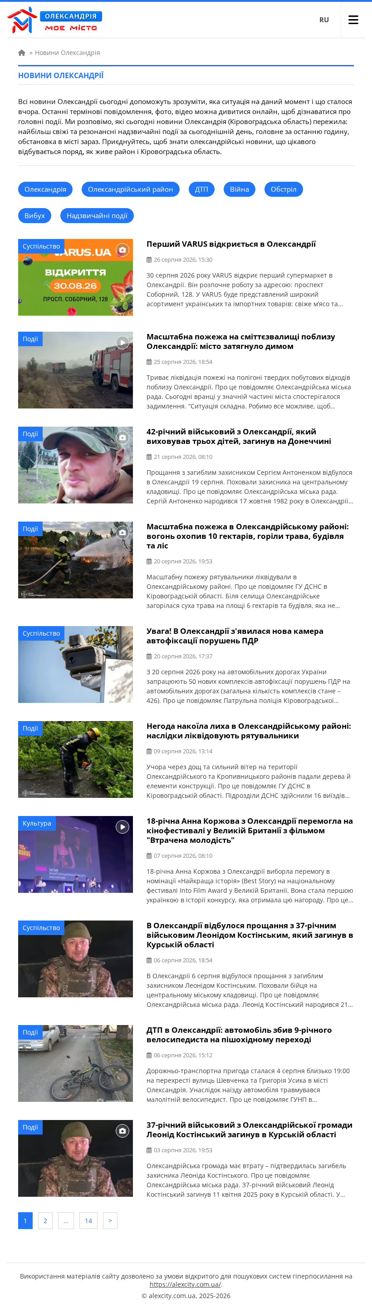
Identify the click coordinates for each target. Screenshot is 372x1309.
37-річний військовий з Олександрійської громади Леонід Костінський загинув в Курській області (249, 1130)
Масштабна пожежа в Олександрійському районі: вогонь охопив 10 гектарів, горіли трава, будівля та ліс (248, 536)
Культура (37, 823)
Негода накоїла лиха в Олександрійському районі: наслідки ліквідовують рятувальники (249, 731)
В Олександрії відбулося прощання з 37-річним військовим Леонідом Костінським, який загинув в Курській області (250, 935)
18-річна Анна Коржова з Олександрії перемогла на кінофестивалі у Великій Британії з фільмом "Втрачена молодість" (250, 830)
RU (324, 19)
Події (30, 338)
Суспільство (41, 246)
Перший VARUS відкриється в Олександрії (231, 244)
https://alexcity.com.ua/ (185, 1284)
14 (88, 1220)
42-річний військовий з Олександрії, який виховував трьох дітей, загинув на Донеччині (239, 436)
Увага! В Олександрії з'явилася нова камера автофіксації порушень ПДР (235, 636)
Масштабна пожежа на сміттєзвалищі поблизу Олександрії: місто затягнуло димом (241, 341)
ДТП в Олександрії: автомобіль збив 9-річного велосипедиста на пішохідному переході (239, 1035)
